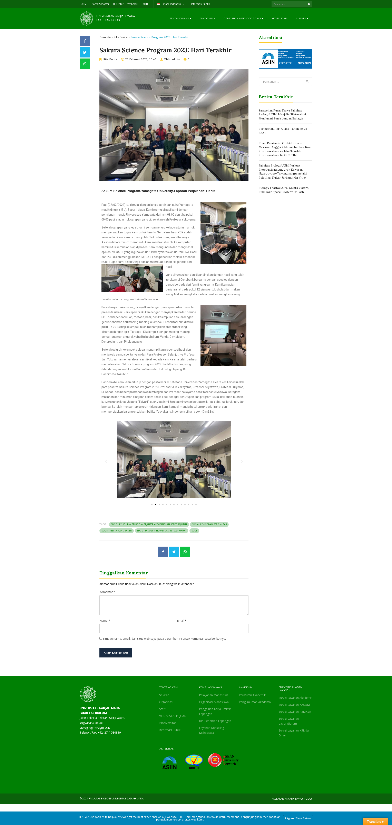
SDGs (194, 530)
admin (176, 59)
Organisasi (166, 702)
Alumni (301, 18)
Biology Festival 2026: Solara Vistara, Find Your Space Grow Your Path (284, 190)
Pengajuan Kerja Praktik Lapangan (215, 711)
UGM (84, 4)
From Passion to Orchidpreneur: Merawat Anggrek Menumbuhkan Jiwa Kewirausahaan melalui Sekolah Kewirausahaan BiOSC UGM (285, 149)
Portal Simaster (100, 4)
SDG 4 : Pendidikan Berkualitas (209, 524)
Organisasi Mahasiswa (214, 702)
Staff (162, 709)
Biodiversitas (167, 723)
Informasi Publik (200, 4)
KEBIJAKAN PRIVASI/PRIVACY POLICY (292, 798)
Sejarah (164, 695)
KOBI (145, 4)
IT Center (118, 4)
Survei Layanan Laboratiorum (289, 721)
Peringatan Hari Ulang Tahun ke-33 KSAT (283, 131)
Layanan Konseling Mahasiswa (211, 730)
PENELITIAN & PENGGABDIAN (242, 18)
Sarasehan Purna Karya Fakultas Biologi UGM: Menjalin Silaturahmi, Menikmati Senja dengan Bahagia (282, 114)
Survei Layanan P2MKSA (295, 712)
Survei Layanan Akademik (295, 698)
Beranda (105, 37)
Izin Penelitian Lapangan (215, 721)
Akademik (206, 18)
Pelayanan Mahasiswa (213, 695)
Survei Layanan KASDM (294, 705)
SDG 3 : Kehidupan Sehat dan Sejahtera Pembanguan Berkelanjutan (149, 524)
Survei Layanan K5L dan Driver (294, 732)
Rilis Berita (121, 37)
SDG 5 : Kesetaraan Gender (116, 530)
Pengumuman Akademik (255, 702)
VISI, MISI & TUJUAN (172, 716)
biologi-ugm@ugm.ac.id (95, 727)
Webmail (132, 4)
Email (180, 620)
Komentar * (107, 592)
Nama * (104, 620)
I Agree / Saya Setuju (298, 818)
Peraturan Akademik (252, 695)
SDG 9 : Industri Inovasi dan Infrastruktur (161, 530)
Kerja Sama (280, 18)
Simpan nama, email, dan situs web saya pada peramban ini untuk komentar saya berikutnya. (164, 638)
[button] (106, 461)
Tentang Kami (179, 18)
